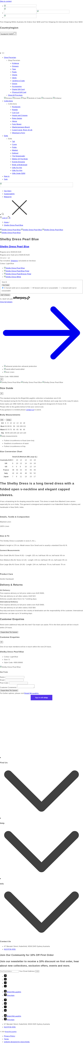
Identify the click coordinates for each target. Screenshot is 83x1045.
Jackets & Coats (18, 81)
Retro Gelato (17, 118)
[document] (41, 382)
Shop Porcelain (10, 57)
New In (7, 176)
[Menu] (41, 53)
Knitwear (15, 63)
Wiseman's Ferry (18, 133)
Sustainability (9, 194)
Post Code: (4, 683)
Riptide (15, 110)
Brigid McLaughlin (10, 1031)
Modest (15, 150)
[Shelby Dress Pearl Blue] (10, 230)
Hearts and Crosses (20, 115)
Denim (14, 84)
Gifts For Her (17, 168)
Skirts (14, 78)
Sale (6, 179)
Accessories (17, 86)
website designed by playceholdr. (17, 1042)
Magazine (8, 197)
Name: (2, 677)
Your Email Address (27, 971)
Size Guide (5, 285)
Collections (8, 101)
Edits (6, 136)
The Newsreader (18, 156)
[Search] (41, 208)
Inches (9, 420)
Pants (14, 72)
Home (6, 222)
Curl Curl (15, 112)
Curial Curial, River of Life (22, 130)
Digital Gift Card (18, 89)
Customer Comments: (8, 687)
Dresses (15, 66)
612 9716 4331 (10, 949)
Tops (14, 69)
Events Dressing (18, 162)
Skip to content (6, 1)
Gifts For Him (17, 170)
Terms (6, 1039)
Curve (14, 144)
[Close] (1, 379)
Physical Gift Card (19, 92)
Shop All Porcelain (15, 95)
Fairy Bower (17, 124)
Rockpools (16, 107)
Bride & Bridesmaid (19, 165)
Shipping (14, 261)
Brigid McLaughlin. (31, 693)
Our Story (7, 191)
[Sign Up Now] (37, 971)
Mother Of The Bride (20, 159)
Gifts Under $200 (18, 173)
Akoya (14, 121)
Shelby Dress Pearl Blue (13, 225)
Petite (14, 147)
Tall (13, 141)
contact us (30, 410)
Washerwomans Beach (21, 127)
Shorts (14, 75)
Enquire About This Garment (9, 632)
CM (2, 420)
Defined (15, 153)
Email (2, 680)
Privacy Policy (9, 1036)
